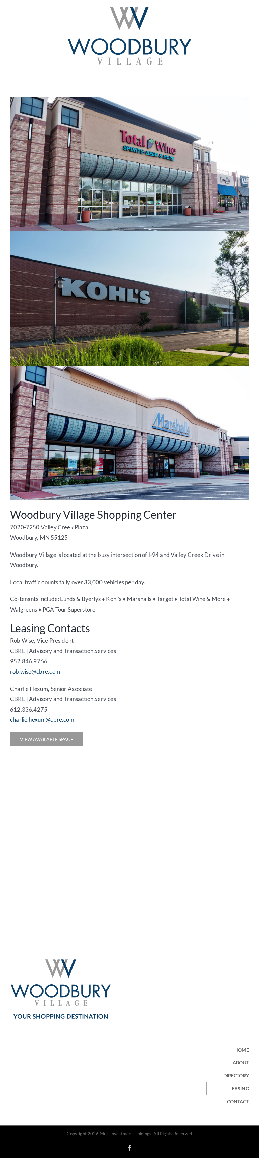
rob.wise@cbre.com (35, 671)
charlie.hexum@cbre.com (42, 719)
